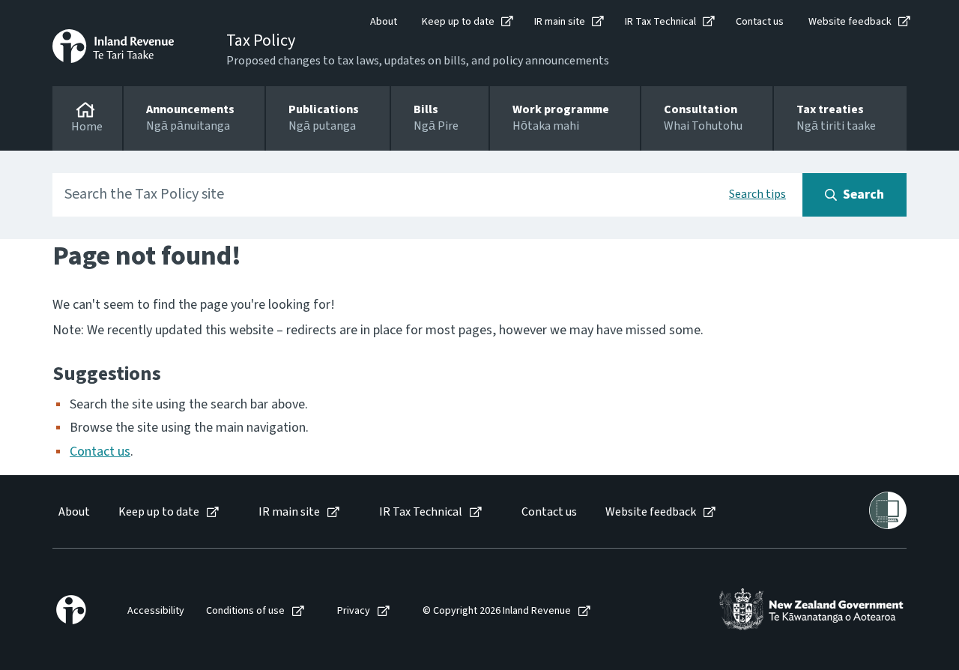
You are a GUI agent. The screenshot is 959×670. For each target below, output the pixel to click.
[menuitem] (73, 512)
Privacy (353, 611)
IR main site (559, 21)
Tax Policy (260, 40)
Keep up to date (458, 21)
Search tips (757, 194)
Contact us (760, 21)
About (383, 21)
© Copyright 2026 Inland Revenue (497, 611)
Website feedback (850, 21)
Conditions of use (245, 611)
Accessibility (155, 611)
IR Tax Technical (660, 21)
